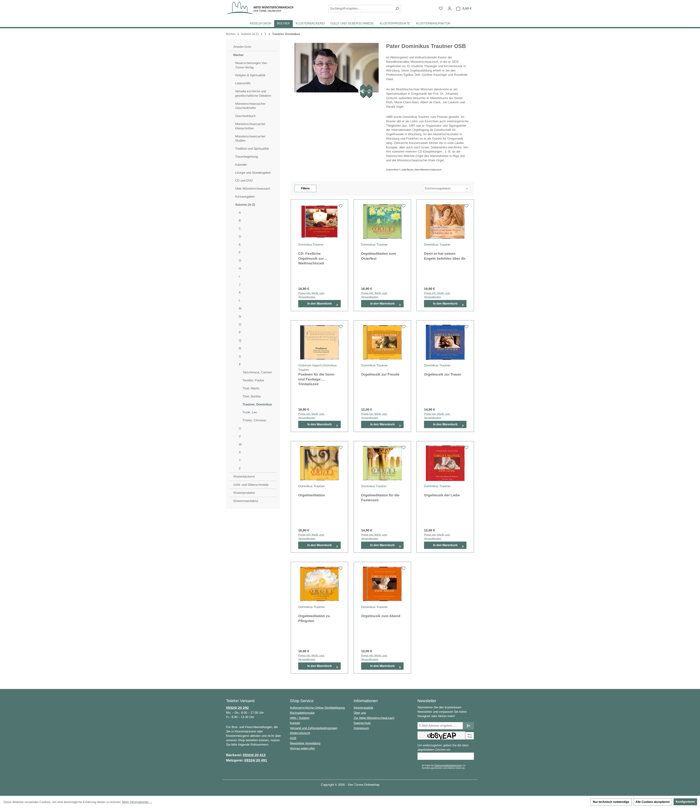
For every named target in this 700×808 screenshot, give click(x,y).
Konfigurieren (685, 801)
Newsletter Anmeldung (305, 743)
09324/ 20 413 (254, 755)
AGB (293, 738)
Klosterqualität (363, 707)
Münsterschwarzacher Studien (250, 139)
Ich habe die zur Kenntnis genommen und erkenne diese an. (443, 766)
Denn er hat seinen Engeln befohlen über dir (444, 256)
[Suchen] (397, 8)
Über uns (360, 713)
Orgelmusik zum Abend (380, 616)
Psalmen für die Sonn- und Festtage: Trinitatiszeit (316, 379)
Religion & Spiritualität (250, 75)
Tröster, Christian (254, 420)
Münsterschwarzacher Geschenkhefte (250, 106)
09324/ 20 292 (237, 708)
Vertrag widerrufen (302, 748)
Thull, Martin (250, 388)
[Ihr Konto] (449, 8)
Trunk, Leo (249, 412)
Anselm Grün (242, 47)
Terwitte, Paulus (253, 380)
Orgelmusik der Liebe (442, 495)
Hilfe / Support (299, 718)
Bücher (238, 55)
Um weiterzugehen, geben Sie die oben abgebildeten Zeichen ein (443, 747)
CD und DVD (244, 180)
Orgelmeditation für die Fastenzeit (380, 497)
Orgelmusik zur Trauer (442, 374)
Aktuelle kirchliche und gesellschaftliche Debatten (253, 93)
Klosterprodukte (244, 493)
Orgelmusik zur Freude (380, 374)
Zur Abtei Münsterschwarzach (374, 718)
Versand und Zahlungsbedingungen (313, 728)
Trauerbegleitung (246, 156)
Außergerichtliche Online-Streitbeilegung (317, 707)
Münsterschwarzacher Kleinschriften (250, 126)
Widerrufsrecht (300, 733)
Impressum (361, 728)
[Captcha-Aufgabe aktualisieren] (469, 736)
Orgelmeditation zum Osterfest (378, 256)
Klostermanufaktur (245, 501)
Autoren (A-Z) (245, 204)
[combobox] (360, 8)
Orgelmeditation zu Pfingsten (314, 618)
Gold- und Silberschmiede (251, 484)
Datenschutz (362, 723)
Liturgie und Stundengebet (253, 172)
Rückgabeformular (302, 713)
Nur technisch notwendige (611, 801)
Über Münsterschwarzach (252, 188)
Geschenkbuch (245, 116)
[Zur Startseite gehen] (259, 7)
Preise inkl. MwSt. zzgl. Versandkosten (311, 295)
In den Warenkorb (319, 303)
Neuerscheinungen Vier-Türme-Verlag (251, 65)
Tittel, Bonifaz (251, 396)
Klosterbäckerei (244, 476)
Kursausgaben (245, 196)
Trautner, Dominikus (257, 404)
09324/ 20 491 (255, 760)
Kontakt (295, 723)
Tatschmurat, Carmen (257, 372)
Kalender (241, 164)
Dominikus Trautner (311, 244)
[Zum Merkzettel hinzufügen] (340, 207)
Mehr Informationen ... (137, 802)
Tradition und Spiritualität (252, 148)
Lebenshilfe (243, 83)
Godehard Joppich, (310, 365)
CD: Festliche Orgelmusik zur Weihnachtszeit (311, 258)
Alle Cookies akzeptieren (652, 801)
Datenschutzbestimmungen (448, 765)
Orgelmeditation (311, 495)
